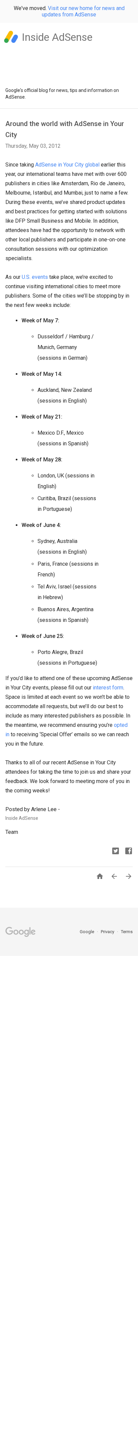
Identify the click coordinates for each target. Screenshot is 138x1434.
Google (87, 931)
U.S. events (35, 277)
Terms (127, 931)
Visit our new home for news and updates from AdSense (83, 11)
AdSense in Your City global (67, 164)
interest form (108, 687)
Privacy (108, 931)
